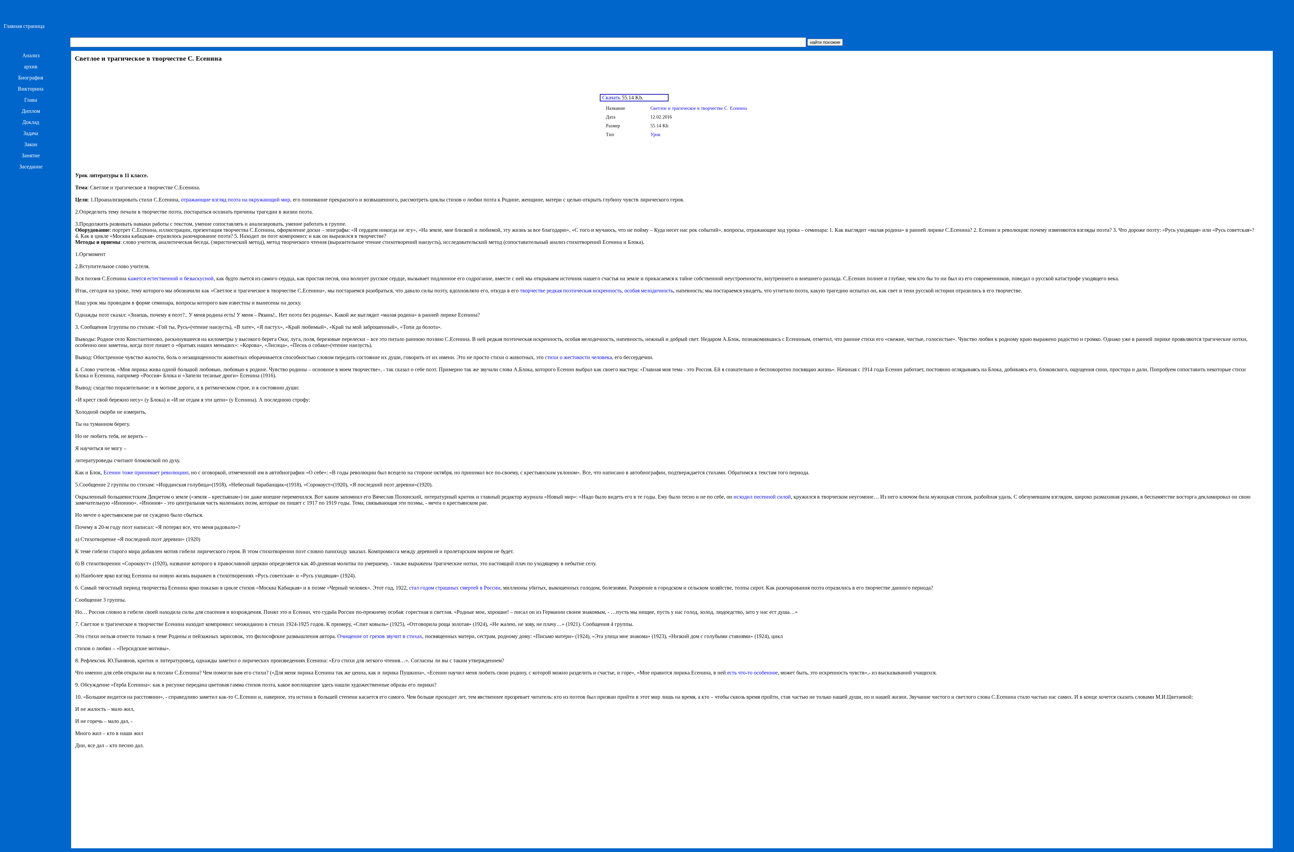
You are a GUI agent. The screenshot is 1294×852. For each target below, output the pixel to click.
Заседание (30, 166)
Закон (30, 144)
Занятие (31, 155)
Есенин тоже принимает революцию (145, 472)
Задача (30, 133)
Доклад (30, 122)
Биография (30, 78)
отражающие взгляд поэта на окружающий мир (235, 199)
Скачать (610, 97)
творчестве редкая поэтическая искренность (571, 290)
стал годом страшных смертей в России (454, 588)
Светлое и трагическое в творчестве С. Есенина (698, 108)
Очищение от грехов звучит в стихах (379, 636)
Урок (655, 134)
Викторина (30, 89)
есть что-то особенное (752, 672)
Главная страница (24, 26)
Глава (30, 100)
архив (30, 66)
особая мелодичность (648, 290)
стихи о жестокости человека (578, 357)
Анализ (30, 55)
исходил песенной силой (762, 497)
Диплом (31, 111)
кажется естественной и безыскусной (171, 278)
